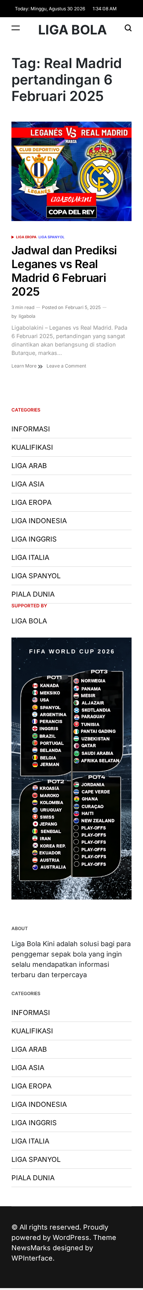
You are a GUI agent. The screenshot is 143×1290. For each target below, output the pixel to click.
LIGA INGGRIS (34, 539)
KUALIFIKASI (32, 447)
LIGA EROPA (26, 237)
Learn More (24, 366)
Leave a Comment (66, 366)
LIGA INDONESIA (39, 521)
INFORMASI (30, 429)
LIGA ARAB (29, 466)
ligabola (27, 316)
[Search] (128, 27)
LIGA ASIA (27, 484)
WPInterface (32, 1258)
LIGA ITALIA (30, 557)
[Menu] (15, 27)
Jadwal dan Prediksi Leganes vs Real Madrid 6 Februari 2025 (64, 270)
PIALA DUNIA (33, 594)
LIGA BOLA (72, 29)
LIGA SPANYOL (51, 237)
